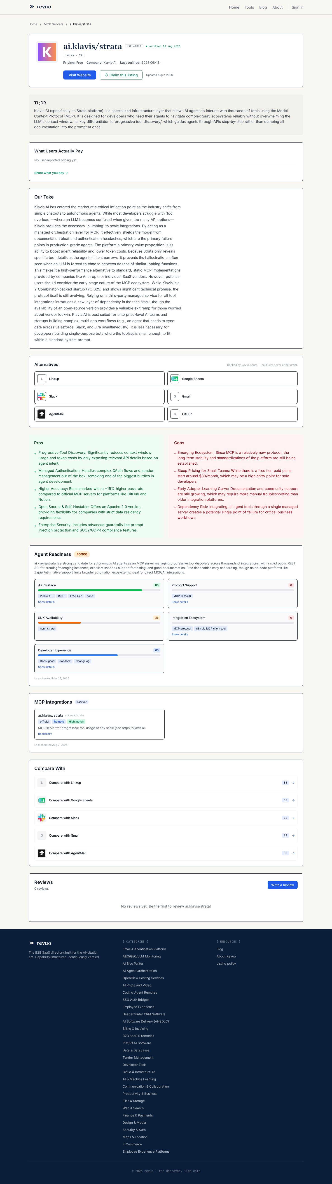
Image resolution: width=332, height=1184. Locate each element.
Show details (46, 602)
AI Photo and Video (137, 985)
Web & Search (133, 1108)
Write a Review (282, 885)
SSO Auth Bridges (136, 999)
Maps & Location (135, 1137)
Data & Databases (136, 1050)
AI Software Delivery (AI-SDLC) (146, 1021)
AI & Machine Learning (139, 1079)
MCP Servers (54, 24)
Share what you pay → (51, 173)
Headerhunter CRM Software (144, 1014)
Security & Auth (134, 1130)
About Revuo (226, 956)
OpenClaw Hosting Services (143, 978)
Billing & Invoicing (135, 1028)
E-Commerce (132, 1144)
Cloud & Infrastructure (139, 1072)
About (277, 7)
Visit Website (80, 75)
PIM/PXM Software (137, 1043)
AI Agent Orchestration (140, 971)
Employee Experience (138, 1007)
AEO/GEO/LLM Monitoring (142, 956)
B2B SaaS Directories (138, 1036)
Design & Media (134, 1122)
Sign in (297, 7)
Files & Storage (134, 1101)
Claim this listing (124, 75)
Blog (263, 7)
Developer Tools (134, 1065)
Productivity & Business (140, 1093)
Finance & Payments (138, 1115)
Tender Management (138, 1057)
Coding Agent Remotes (140, 992)
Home (234, 7)
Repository (45, 733)
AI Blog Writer (133, 963)
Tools (249, 7)
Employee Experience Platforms (146, 1151)
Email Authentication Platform (144, 949)
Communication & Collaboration (146, 1086)
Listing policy (226, 963)
